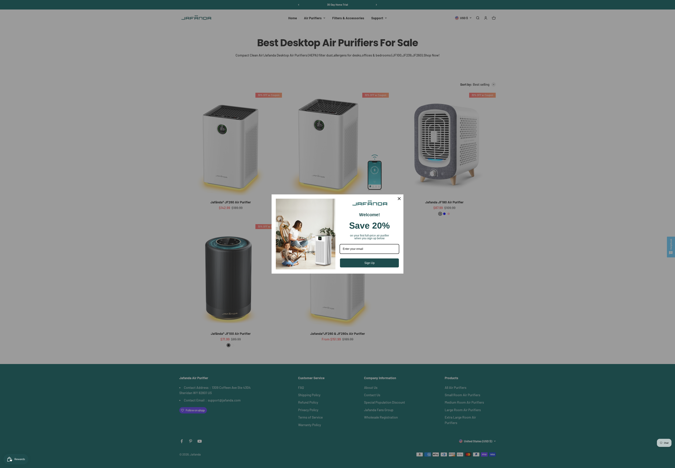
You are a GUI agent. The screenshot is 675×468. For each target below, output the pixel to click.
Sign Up (369, 262)
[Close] (399, 198)
